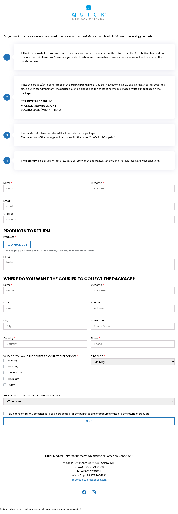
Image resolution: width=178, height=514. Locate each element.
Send (89, 421)
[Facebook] (84, 492)
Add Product (17, 245)
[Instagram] (94, 492)
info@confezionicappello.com (89, 479)
